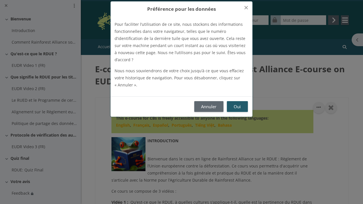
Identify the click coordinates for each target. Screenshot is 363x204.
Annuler (208, 106)
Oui (237, 106)
